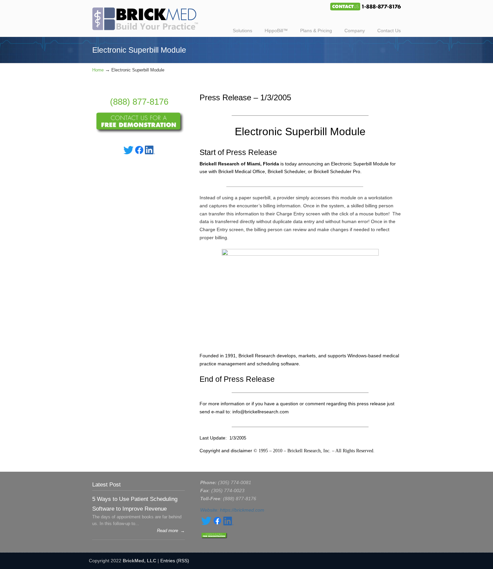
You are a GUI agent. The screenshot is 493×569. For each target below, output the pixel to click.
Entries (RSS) (174, 560)
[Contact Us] (139, 132)
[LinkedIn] (150, 152)
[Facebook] (139, 152)
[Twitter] (128, 152)
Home (98, 70)
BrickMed (148, 16)
